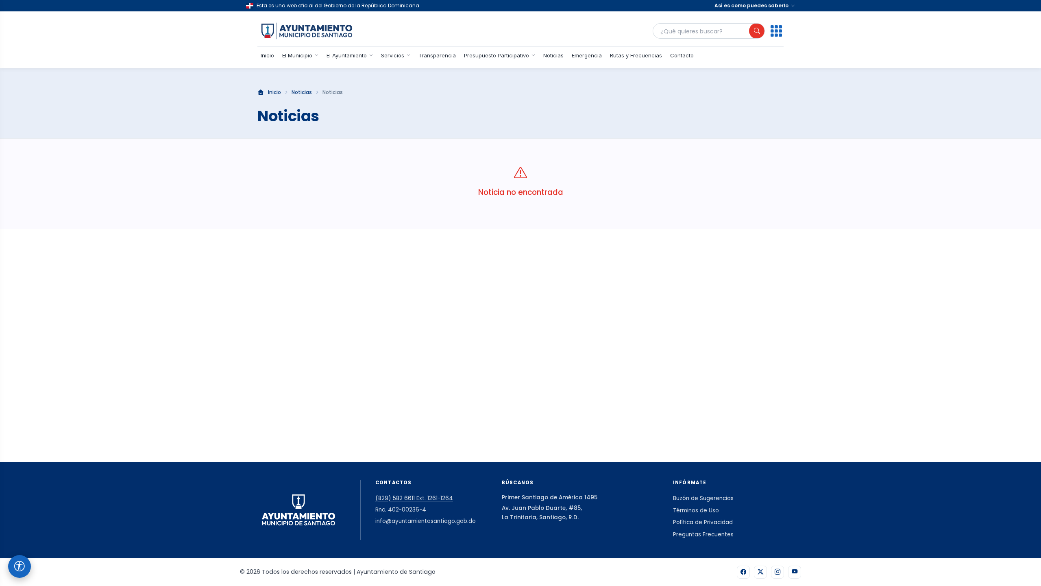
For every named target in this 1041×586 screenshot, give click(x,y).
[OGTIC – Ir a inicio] (306, 31)
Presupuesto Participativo (496, 55)
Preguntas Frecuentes (703, 534)
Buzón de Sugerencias (703, 498)
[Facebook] (743, 572)
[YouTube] (794, 572)
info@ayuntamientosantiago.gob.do (425, 521)
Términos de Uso (696, 510)
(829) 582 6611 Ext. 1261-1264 (414, 498)
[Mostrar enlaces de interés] (776, 31)
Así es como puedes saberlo (751, 5)
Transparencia (437, 55)
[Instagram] (777, 572)
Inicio (267, 55)
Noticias (553, 55)
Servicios (392, 55)
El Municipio (297, 55)
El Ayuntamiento (347, 55)
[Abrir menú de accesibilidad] (19, 566)
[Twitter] (760, 572)
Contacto (682, 55)
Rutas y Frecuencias (636, 55)
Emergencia (587, 55)
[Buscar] (756, 31)
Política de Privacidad (703, 522)
